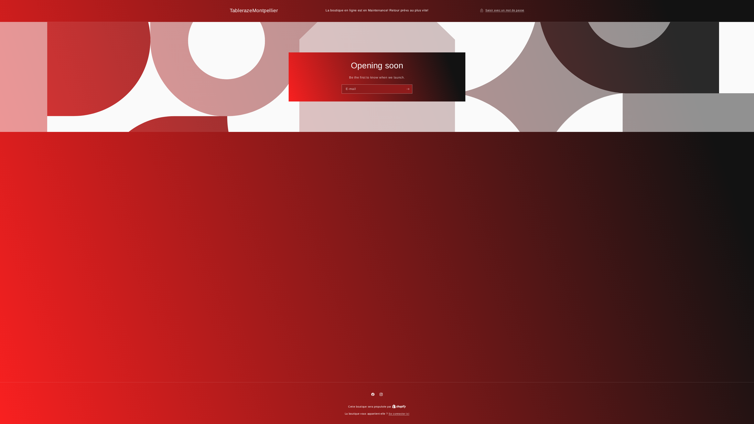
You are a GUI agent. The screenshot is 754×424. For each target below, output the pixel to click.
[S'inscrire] (408, 89)
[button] (502, 10)
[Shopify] (399, 406)
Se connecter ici (399, 413)
